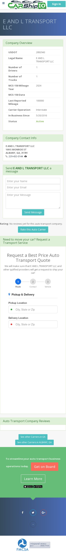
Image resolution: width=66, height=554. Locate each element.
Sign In (56, 4)
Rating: (4, 223)
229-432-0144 (16, 156)
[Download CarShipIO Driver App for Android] (38, 486)
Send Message (33, 212)
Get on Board (44, 466)
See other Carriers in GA (33, 436)
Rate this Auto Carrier (33, 229)
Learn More (33, 479)
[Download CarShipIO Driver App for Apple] (28, 486)
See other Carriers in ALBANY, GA (34, 442)
